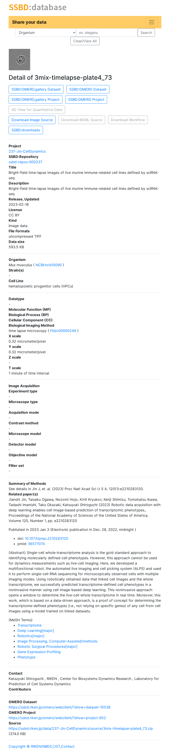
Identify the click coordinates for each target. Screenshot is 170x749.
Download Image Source (32, 120)
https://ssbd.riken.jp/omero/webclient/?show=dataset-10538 (59, 707)
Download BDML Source (81, 120)
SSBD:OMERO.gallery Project (36, 99)
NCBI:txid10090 (49, 265)
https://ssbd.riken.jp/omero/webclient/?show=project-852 (57, 718)
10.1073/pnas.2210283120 (46, 538)
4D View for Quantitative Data (37, 109)
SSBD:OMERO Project (86, 99)
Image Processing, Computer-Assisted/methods (57, 641)
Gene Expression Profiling (39, 652)
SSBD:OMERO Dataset (87, 89)
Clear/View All (85, 41)
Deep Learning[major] (35, 630)
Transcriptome (29, 625)
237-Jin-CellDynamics (27, 151)
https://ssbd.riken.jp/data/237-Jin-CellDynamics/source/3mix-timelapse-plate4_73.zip (81, 728)
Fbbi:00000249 (63, 330)
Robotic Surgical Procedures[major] (47, 646)
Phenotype (26, 657)
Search (146, 32)
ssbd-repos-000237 (25, 162)
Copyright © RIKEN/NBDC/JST (34, 746)
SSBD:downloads (26, 130)
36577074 (36, 543)
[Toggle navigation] (151, 22)
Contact (68, 746)
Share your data (29, 22)
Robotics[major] (30, 636)
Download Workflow (128, 120)
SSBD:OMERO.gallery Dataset (36, 89)
